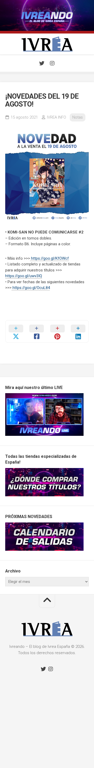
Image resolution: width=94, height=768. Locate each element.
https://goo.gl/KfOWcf (49, 258)
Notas (77, 117)
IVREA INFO (56, 117)
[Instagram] (52, 63)
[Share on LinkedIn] (78, 331)
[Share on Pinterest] (57, 331)
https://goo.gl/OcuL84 (30, 287)
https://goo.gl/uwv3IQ (23, 276)
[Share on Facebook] (36, 331)
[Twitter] (42, 63)
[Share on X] (15, 331)
